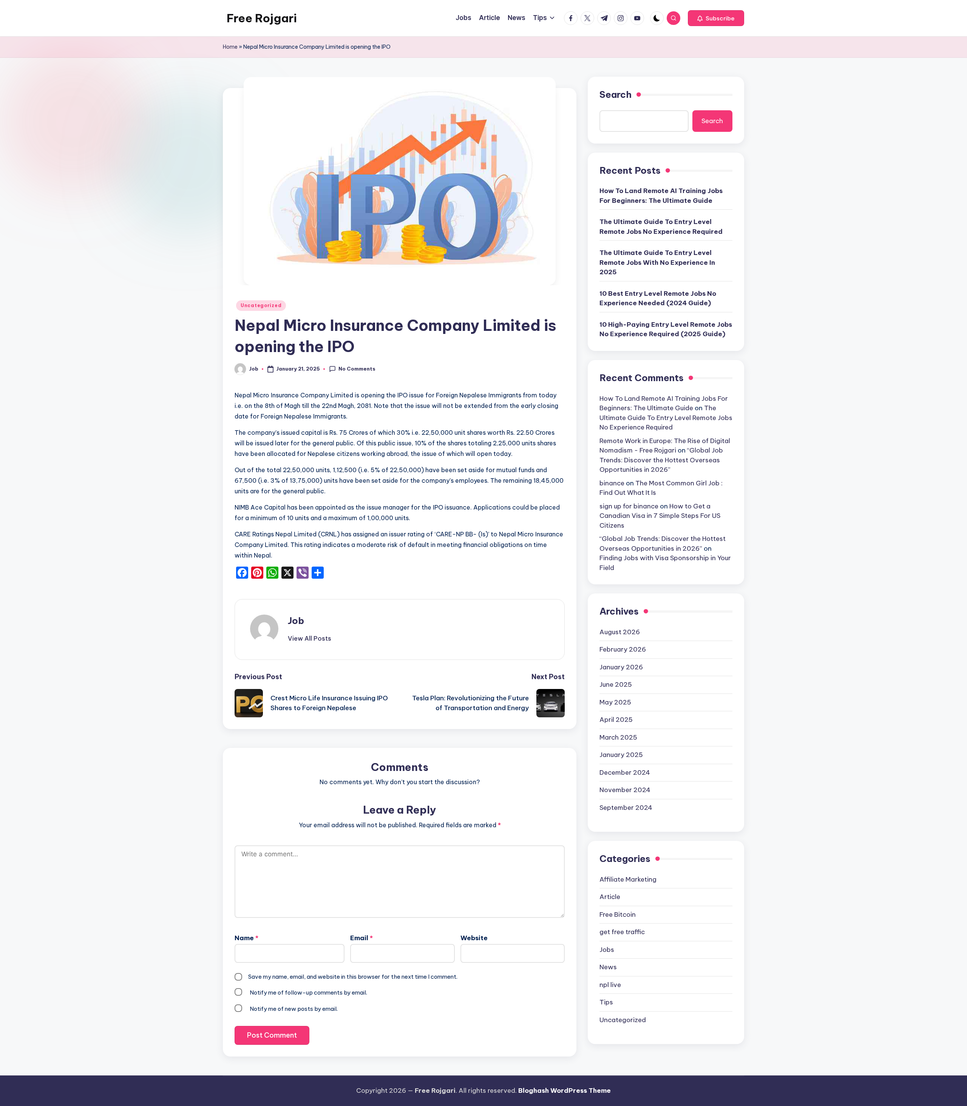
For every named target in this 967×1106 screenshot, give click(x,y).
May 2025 (615, 702)
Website (474, 938)
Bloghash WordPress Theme (564, 1090)
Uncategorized (261, 305)
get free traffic (622, 932)
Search (615, 94)
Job (296, 620)
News (608, 967)
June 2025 (615, 684)
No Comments (356, 369)
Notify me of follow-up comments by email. (308, 992)
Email (361, 938)
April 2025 (616, 719)
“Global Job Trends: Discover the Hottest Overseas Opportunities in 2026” (661, 460)
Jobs (606, 949)
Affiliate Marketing (628, 879)
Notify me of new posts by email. (294, 1008)
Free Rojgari (262, 18)
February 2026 (622, 649)
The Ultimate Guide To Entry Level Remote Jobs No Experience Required (661, 227)
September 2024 (625, 807)
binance (611, 483)
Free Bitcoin (617, 914)
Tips (606, 1002)
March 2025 (618, 737)
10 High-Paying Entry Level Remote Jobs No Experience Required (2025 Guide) (665, 329)
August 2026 (619, 631)
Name (246, 938)
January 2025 (621, 755)
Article (609, 897)
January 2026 (621, 667)
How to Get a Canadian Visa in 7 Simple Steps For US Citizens (659, 515)
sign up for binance (628, 506)
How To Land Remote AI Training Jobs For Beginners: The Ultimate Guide (661, 196)
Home (230, 46)
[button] (716, 18)
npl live (610, 984)
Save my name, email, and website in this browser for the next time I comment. (352, 976)
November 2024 (624, 790)
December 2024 (624, 772)
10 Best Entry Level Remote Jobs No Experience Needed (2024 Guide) (657, 298)
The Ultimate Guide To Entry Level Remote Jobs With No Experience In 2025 (657, 262)
